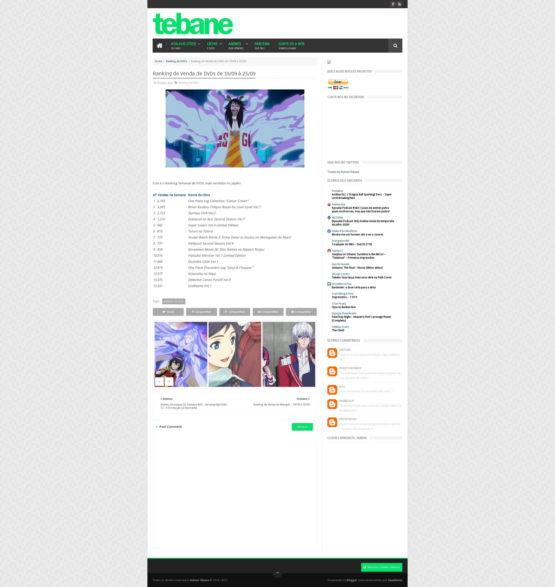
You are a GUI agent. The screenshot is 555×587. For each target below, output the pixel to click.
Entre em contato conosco (383, 567)
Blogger (352, 580)
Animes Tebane (199, 580)
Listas (212, 45)
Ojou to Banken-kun (344, 307)
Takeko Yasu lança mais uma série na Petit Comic (362, 277)
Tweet (170, 311)
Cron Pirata (339, 303)
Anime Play (346, 400)
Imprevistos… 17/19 (344, 297)
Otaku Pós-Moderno (344, 231)
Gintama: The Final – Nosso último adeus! (357, 267)
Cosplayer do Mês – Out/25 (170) (352, 244)
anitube (345, 349)
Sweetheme (395, 580)
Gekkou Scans (340, 326)
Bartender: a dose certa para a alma (354, 287)
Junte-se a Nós (292, 45)
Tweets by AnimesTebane (343, 172)
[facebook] (393, 4)
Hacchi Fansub (340, 264)
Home (158, 61)
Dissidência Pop (342, 283)
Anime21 (337, 250)
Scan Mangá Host (342, 293)
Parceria (262, 45)
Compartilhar (203, 311)
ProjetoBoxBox (350, 368)
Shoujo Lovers (340, 274)
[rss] (399, 4)
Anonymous (348, 419)
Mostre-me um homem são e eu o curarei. (358, 234)
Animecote (338, 204)
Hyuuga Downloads (344, 313)
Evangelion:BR (340, 240)
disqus (302, 426)
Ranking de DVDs (176, 61)
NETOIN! (337, 217)
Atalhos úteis (183, 45)
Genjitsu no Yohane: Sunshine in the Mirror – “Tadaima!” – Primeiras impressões (359, 256)
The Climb (338, 330)
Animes (236, 45)
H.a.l (342, 386)
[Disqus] (235, 489)
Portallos (337, 191)
